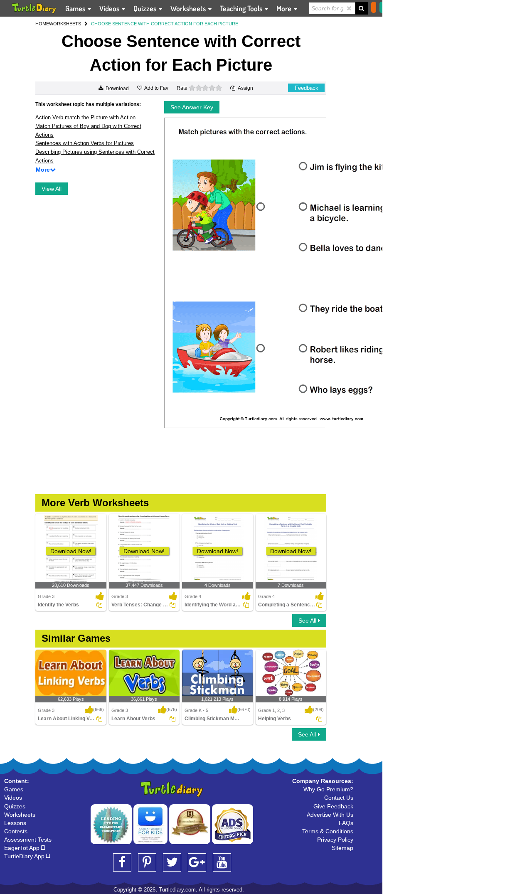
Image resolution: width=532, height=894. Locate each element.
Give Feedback (333, 806)
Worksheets (188, 8)
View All (52, 188)
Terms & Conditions (327, 831)
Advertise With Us (330, 814)
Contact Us (338, 797)
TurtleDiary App (25, 856)
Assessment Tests (28, 839)
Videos (110, 8)
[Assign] (99, 605)
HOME (42, 23)
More (284, 8)
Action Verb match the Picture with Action (85, 117)
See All (308, 620)
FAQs (346, 823)
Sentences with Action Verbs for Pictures (84, 143)
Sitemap (342, 848)
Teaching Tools (242, 8)
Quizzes (145, 8)
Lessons (15, 823)
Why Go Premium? (328, 789)
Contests (15, 831)
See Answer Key (191, 107)
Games (76, 8)
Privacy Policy (335, 839)
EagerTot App (22, 848)
